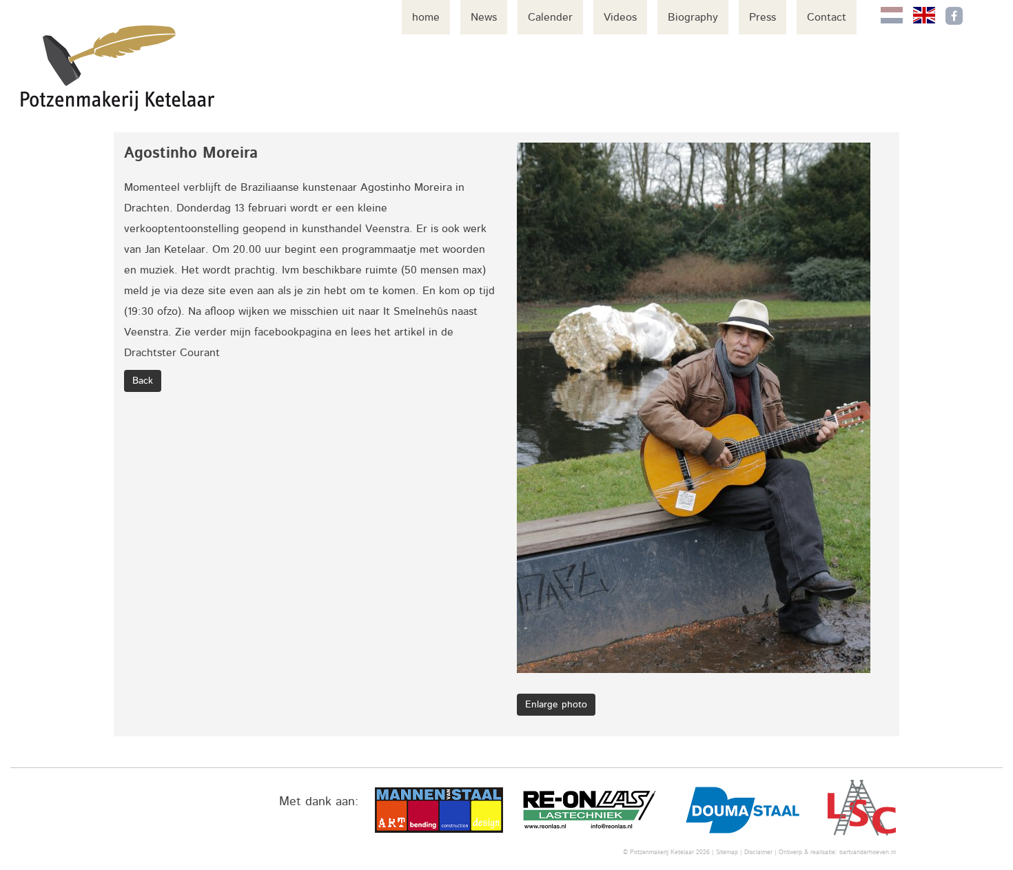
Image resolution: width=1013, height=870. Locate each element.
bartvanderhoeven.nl (867, 852)
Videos (620, 17)
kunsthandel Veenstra (355, 228)
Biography (693, 17)
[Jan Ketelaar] (118, 68)
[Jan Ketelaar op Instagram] (982, 16)
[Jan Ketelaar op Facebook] (954, 16)
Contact (826, 17)
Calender (550, 17)
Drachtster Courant (172, 352)
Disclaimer (758, 852)
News (484, 17)
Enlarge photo (556, 705)
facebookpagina (292, 332)
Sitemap (727, 852)
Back (142, 381)
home (426, 17)
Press (762, 17)
